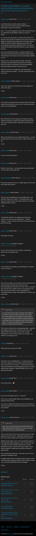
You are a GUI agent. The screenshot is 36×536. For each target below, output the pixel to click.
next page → (4, 472)
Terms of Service (25, 526)
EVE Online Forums (6, 1)
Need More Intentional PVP (9, 483)
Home (2, 526)
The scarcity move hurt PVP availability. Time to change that (9, 514)
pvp (2, 12)
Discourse (10, 533)
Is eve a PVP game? (7, 506)
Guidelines (16, 526)
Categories (8, 526)
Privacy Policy (5, 530)
